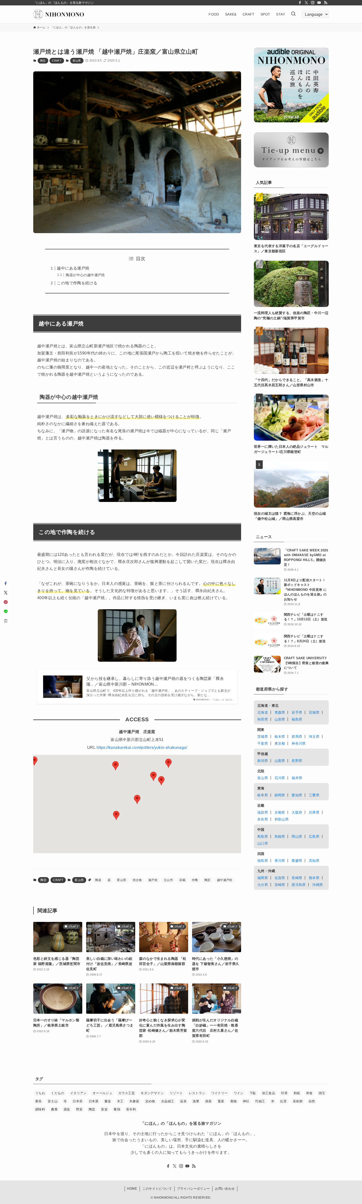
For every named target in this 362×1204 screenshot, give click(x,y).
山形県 (280, 719)
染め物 (150, 1101)
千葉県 (262, 743)
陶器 (98, 880)
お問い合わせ (225, 1188)
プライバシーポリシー (193, 1188)
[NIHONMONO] (58, 14)
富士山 (53, 1101)
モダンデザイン (152, 1093)
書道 (107, 1101)
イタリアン (78, 1093)
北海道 (262, 712)
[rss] (325, 2)
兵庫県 (314, 812)
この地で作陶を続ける (77, 283)
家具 (38, 1101)
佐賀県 (280, 878)
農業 (54, 1109)
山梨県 (280, 761)
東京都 (280, 743)
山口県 (262, 843)
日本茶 (77, 1101)
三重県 (314, 795)
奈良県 (262, 819)
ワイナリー (219, 1093)
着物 (233, 1101)
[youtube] (319, 2)
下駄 (252, 1093)
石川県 (280, 778)
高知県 (314, 861)
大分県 (262, 885)
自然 (312, 1101)
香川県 (280, 861)
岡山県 (297, 836)
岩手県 (297, 712)
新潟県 (262, 761)
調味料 (40, 1109)
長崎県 (297, 878)
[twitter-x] (306, 2)
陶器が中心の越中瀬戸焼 (85, 275)
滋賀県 (262, 812)
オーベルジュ (102, 1093)
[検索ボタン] (293, 14)
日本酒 (94, 1101)
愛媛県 (297, 861)
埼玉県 (314, 736)
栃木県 (280, 736)
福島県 (297, 719)
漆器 (208, 1101)
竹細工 (260, 1101)
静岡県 (280, 795)
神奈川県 (299, 743)
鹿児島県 (299, 885)
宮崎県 (280, 885)
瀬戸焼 (152, 880)
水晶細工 (167, 1101)
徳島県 (262, 861)
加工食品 (268, 1093)
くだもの (57, 1093)
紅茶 (283, 1101)
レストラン (197, 1093)
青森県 (280, 712)
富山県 (77, 60)
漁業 (196, 1101)
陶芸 (43, 60)
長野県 (297, 761)
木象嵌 (134, 1101)
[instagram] (313, 2)
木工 (120, 1101)
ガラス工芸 (126, 1093)
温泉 (183, 1101)
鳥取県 (262, 836)
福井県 (297, 778)
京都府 (280, 812)
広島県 (314, 836)
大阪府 (297, 812)
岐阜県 (262, 795)
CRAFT (57, 60)
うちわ (40, 1093)
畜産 (221, 1101)
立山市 (168, 880)
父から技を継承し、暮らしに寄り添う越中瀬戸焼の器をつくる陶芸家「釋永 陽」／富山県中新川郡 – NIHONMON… (155, 681)
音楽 (104, 1109)
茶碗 (182, 880)
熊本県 (314, 878)
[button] (161, 780)
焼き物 (137, 880)
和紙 (297, 1093)
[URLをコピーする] (5, 621)
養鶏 (117, 1109)
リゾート (176, 1093)
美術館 (298, 1101)
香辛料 (131, 1109)
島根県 (280, 836)
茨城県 (262, 736)
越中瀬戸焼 (224, 880)
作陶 (195, 880)
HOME (132, 1188)
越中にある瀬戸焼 (73, 268)
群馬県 (297, 736)
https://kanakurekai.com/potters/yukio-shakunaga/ (142, 747)
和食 (309, 1093)
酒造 (67, 1109)
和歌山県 (282, 819)
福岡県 (262, 878)
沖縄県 (317, 885)
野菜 (79, 1109)
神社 (246, 1101)
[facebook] (300, 2)
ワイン (239, 1093)
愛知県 (297, 795)
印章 (284, 1093)
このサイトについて (157, 1188)
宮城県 (314, 712)
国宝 (322, 1093)
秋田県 (262, 719)
